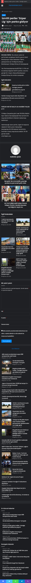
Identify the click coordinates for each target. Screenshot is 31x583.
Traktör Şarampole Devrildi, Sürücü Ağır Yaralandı (7, 220)
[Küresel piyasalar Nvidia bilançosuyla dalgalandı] (6, 464)
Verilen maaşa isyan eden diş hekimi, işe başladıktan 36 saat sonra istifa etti (14, 391)
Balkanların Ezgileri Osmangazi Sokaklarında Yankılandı (11, 378)
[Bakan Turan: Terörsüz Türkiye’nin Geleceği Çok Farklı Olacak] (6, 455)
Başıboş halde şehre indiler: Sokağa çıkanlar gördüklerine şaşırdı (20, 87)
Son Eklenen (15, 348)
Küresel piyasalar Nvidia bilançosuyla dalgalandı (20, 462)
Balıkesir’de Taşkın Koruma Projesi (12, 477)
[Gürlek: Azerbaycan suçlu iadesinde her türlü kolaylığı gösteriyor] (23, 222)
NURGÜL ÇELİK (8, 25)
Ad (2, 311)
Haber (10, 11)
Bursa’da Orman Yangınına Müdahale (19, 470)
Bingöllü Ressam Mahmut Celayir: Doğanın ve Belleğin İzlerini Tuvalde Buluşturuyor (7, 271)
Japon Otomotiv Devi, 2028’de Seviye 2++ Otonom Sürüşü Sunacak (15, 384)
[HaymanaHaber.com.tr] (15, 5)
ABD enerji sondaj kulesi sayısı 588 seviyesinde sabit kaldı (12, 355)
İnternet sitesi (5, 324)
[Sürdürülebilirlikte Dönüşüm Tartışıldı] (6, 363)
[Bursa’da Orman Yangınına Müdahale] (6, 471)
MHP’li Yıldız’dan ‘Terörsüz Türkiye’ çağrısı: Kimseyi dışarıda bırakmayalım (21, 262)
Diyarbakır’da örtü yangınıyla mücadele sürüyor (8, 248)
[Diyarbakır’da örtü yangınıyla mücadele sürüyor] (8, 241)
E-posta (4, 317)
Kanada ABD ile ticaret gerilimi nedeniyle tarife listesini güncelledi (14, 441)
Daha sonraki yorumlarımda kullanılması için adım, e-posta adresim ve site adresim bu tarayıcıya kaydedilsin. (14, 333)
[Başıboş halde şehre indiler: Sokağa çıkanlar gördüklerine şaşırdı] (6, 87)
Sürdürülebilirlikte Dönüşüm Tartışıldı (19, 361)
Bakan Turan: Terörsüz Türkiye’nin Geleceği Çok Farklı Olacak (20, 455)
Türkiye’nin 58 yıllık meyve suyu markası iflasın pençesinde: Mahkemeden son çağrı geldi (22, 250)
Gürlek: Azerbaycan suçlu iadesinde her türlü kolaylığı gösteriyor (22, 230)
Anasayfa (5, 11)
